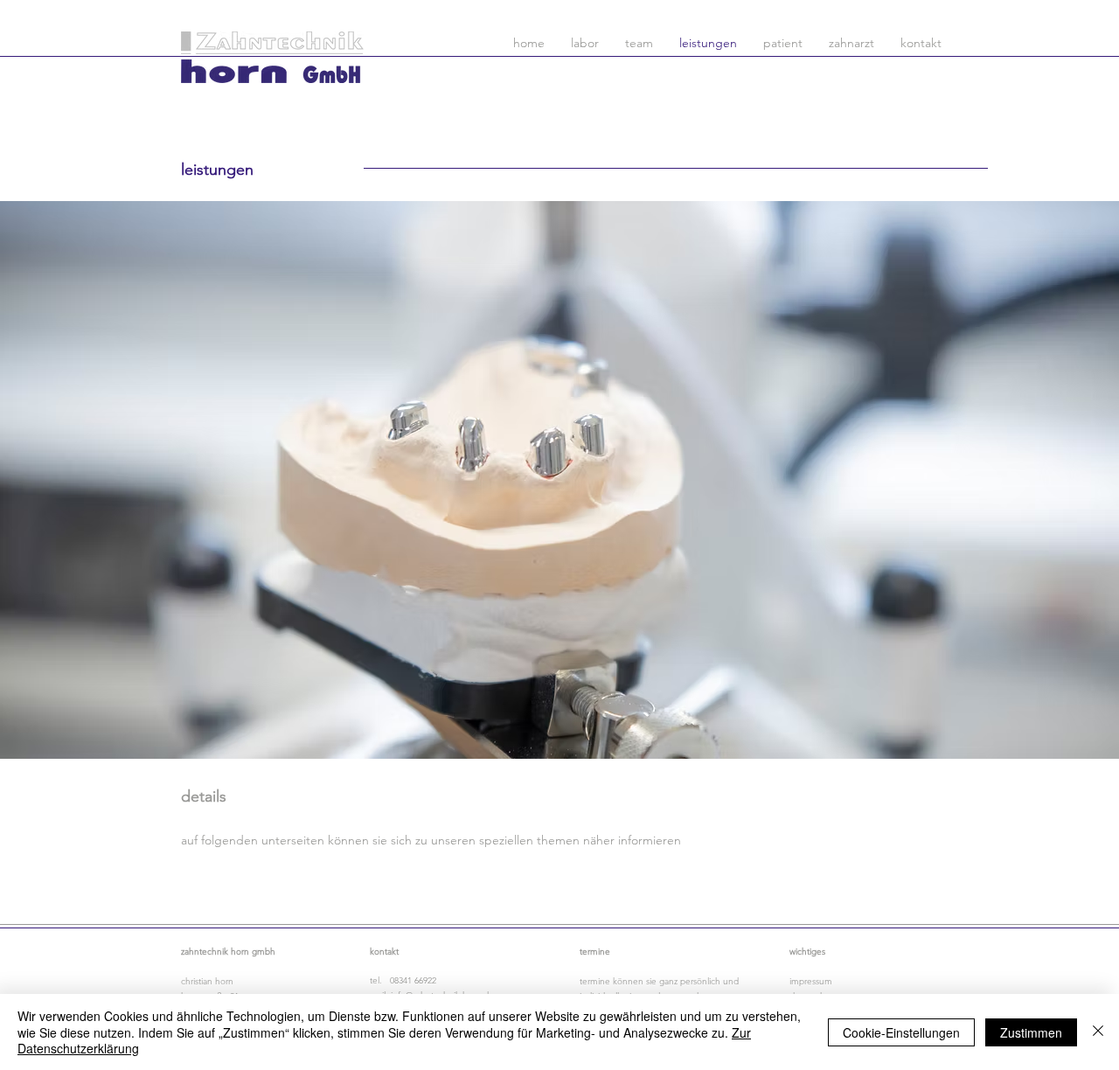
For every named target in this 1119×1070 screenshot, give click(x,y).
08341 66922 (413, 980)
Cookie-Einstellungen (901, 1032)
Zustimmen (1031, 1032)
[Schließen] (1098, 1032)
